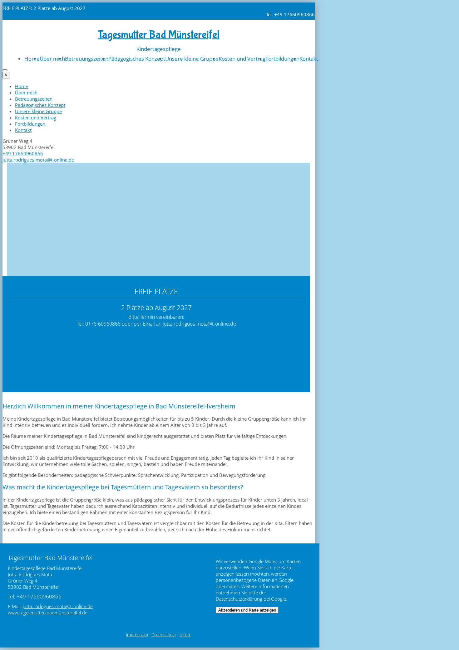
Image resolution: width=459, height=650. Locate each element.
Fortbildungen (282, 58)
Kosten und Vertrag (242, 58)
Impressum (137, 635)
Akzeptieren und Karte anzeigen (247, 610)
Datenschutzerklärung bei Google (251, 599)
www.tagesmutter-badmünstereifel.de (47, 612)
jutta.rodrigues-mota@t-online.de (38, 160)
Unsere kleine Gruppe (192, 58)
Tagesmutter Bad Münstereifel (159, 34)
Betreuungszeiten (86, 58)
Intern (185, 635)
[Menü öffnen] (4, 70)
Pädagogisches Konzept (136, 58)
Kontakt (308, 58)
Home (32, 58)
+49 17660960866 (22, 153)
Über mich (52, 58)
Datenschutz (163, 635)
